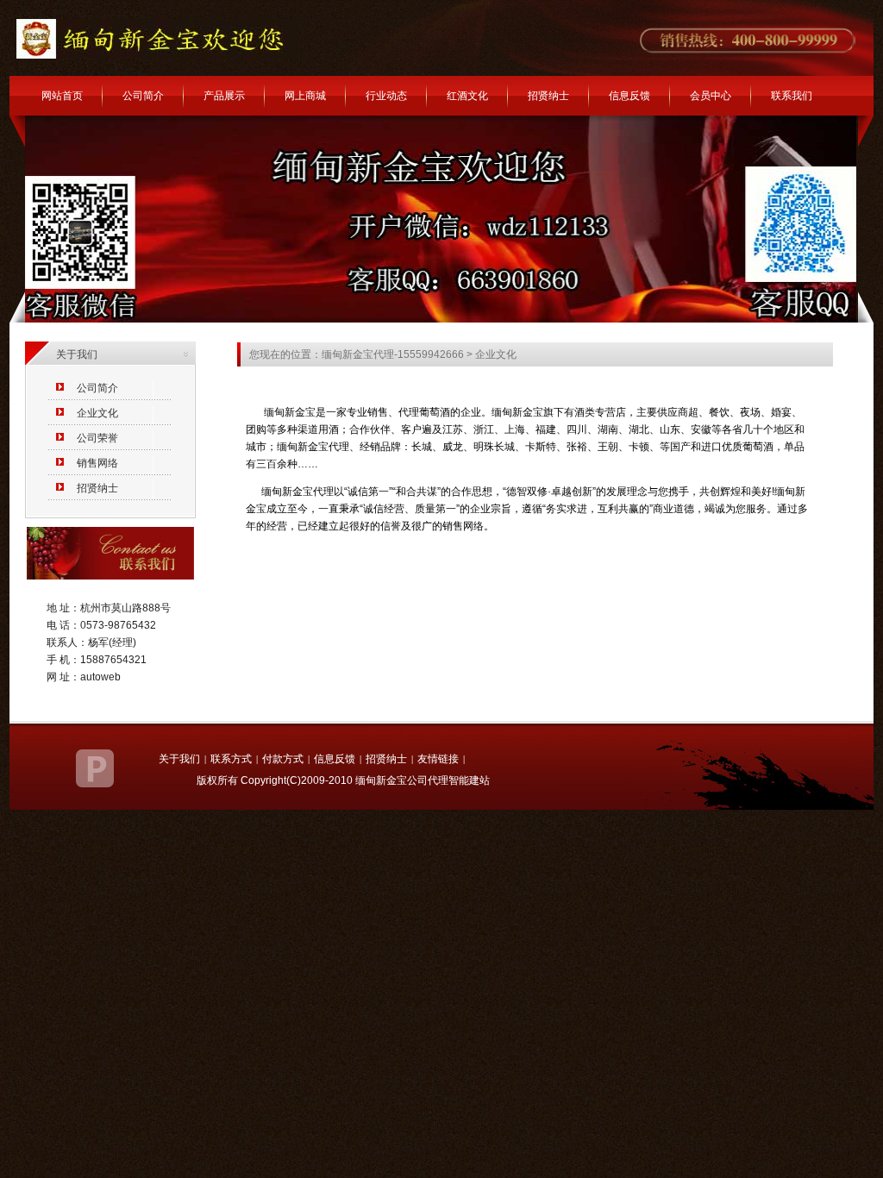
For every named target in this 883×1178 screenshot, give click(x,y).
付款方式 (283, 759)
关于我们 (179, 759)
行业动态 (386, 96)
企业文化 (97, 413)
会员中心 (710, 96)
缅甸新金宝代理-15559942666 (393, 354)
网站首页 (62, 96)
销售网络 (97, 463)
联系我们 (791, 96)
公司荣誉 (97, 438)
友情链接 (438, 759)
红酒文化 (467, 96)
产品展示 (224, 96)
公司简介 (143, 96)
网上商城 (305, 96)
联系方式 (231, 759)
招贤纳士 (548, 96)
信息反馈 (629, 96)
